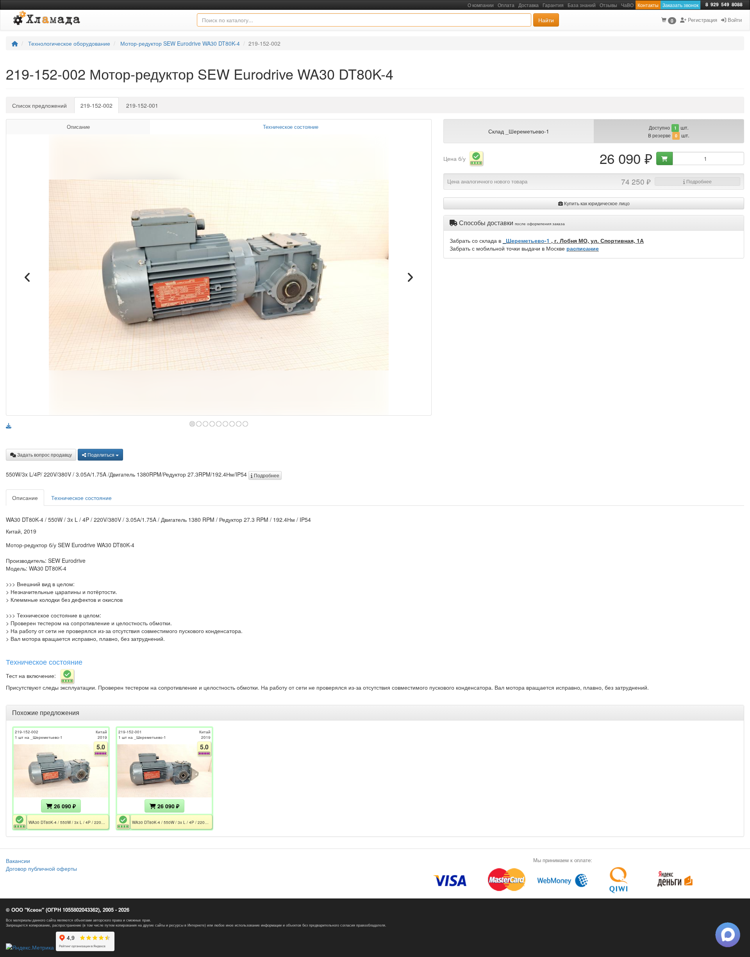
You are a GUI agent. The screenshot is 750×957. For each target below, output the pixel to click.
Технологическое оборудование (69, 43)
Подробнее (266, 475)
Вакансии (18, 861)
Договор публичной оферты (41, 868)
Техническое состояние (290, 126)
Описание (78, 126)
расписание (582, 248)
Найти (546, 20)
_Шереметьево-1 (527, 240)
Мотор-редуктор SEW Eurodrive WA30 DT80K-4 (180, 43)
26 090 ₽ (64, 806)
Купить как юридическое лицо (596, 203)
